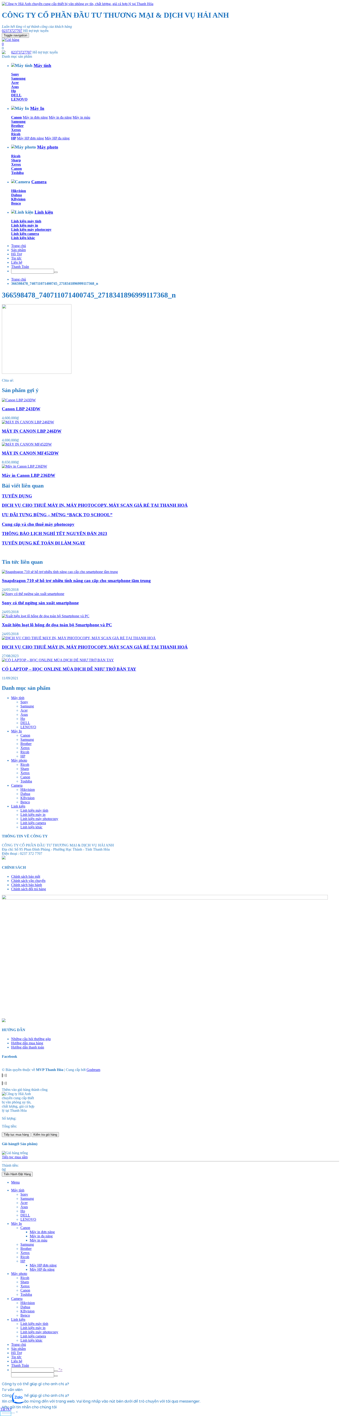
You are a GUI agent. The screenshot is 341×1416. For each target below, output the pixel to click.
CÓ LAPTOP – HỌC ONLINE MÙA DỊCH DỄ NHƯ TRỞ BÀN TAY (69, 669)
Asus (15, 87)
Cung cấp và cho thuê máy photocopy (38, 524)
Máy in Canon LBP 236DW (28, 475)
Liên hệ (16, 262)
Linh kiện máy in (24, 225)
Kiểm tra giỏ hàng (45, 1134)
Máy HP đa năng (57, 138)
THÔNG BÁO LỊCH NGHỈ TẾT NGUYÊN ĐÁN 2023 (54, 533)
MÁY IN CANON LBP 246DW (31, 431)
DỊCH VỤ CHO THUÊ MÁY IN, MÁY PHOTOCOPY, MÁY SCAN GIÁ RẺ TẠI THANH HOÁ (95, 505)
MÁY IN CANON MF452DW (30, 453)
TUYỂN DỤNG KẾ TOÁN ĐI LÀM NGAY (43, 543)
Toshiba (17, 173)
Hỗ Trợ (16, 254)
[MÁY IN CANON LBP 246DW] (28, 422)
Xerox (16, 130)
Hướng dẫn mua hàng (27, 1043)
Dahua (16, 195)
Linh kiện (44, 212)
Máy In (37, 108)
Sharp (16, 160)
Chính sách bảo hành (26, 885)
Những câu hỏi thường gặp (31, 1039)
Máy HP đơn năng (30, 138)
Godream (93, 1070)
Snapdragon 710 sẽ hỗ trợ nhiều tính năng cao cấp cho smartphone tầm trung (76, 580)
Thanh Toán (20, 267)
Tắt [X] (5, 1409)
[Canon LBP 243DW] (19, 400)
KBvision (18, 199)
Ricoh (15, 134)
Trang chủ (18, 246)
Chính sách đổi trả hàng (28, 889)
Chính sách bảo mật (25, 876)
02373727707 (12, 31)
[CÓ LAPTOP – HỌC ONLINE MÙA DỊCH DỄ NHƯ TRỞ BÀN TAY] (58, 660)
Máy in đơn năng (35, 117)
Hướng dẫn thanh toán (27, 1047)
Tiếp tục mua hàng (16, 1134)
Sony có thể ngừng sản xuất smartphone (40, 602)
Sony (15, 74)
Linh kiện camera (25, 234)
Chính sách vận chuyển (28, 881)
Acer (15, 83)
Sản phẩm (18, 250)
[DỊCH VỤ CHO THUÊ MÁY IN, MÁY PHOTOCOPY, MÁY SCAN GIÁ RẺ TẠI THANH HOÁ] (79, 638)
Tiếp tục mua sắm (15, 1157)
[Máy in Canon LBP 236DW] (24, 466)
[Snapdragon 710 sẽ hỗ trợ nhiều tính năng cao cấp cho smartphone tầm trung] (60, 572)
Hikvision (18, 191)
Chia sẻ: (8, 380)
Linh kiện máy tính (26, 221)
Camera (39, 181)
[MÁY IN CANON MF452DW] (27, 444)
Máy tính (42, 65)
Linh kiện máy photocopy (31, 229)
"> (60, 1370)
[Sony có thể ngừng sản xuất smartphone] (33, 594)
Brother (17, 126)
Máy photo (47, 147)
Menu (15, 1182)
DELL (16, 95)
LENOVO (19, 99)
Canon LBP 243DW (21, 408)
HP (13, 138)
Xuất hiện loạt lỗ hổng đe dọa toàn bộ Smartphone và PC (57, 624)
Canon (16, 117)
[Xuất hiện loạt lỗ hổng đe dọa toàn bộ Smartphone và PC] (45, 616)
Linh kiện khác (23, 238)
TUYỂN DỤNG (17, 496)
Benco (16, 203)
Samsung (18, 78)
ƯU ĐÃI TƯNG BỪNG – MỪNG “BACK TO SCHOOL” (57, 514)
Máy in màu (81, 117)
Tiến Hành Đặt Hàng (17, 1174)
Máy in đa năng (60, 117)
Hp (13, 91)
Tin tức (16, 258)
